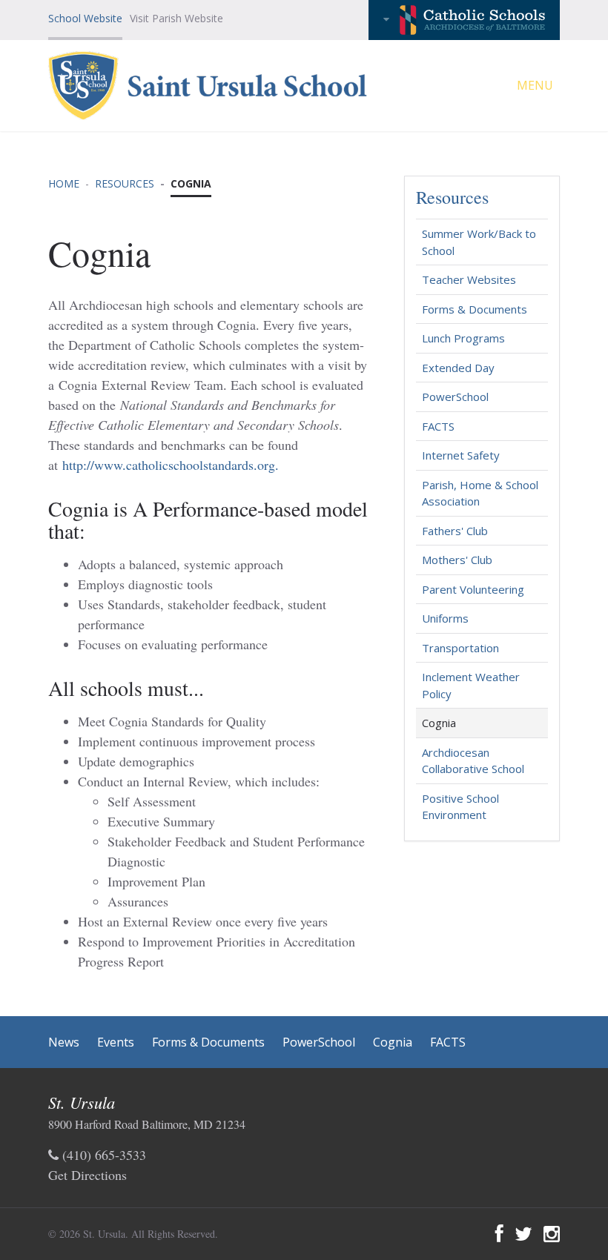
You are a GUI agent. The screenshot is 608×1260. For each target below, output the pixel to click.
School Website (85, 18)
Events (115, 1042)
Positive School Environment (460, 807)
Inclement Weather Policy (471, 685)
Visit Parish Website (176, 18)
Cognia (439, 722)
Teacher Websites (469, 279)
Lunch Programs (463, 338)
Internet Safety (461, 455)
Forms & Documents (474, 309)
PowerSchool (455, 396)
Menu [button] (536, 85)
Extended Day (458, 367)
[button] (464, 20)
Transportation (460, 647)
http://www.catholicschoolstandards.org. (170, 465)
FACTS (438, 426)
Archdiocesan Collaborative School (473, 761)
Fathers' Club (455, 530)
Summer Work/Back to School (479, 242)
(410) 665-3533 (102, 1155)
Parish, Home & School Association (480, 493)
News (63, 1042)
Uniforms (445, 618)
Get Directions (87, 1175)
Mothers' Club (457, 559)
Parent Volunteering (473, 589)
